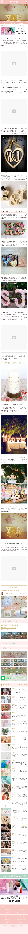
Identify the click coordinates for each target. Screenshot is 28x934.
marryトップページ (6, 906)
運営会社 (7, 916)
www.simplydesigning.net (8, 401)
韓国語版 (21, 922)
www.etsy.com (6, 172)
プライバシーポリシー (21, 912)
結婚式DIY (15, 625)
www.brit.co (5, 455)
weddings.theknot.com (7, 308)
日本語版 (7, 919)
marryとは (21, 906)
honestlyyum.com (6, 238)
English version (21, 919)
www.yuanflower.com (7, 274)
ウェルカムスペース (6, 627)
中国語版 (7, 922)
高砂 (14, 627)
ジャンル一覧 (21, 909)
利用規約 (7, 912)
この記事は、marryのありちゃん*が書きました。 (14, 593)
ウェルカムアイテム (6, 629)
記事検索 (7, 909)
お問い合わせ (21, 916)
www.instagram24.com (7, 540)
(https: (4, 208)
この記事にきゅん (14, 587)
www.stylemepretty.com (7, 504)
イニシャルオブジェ (6, 625)
